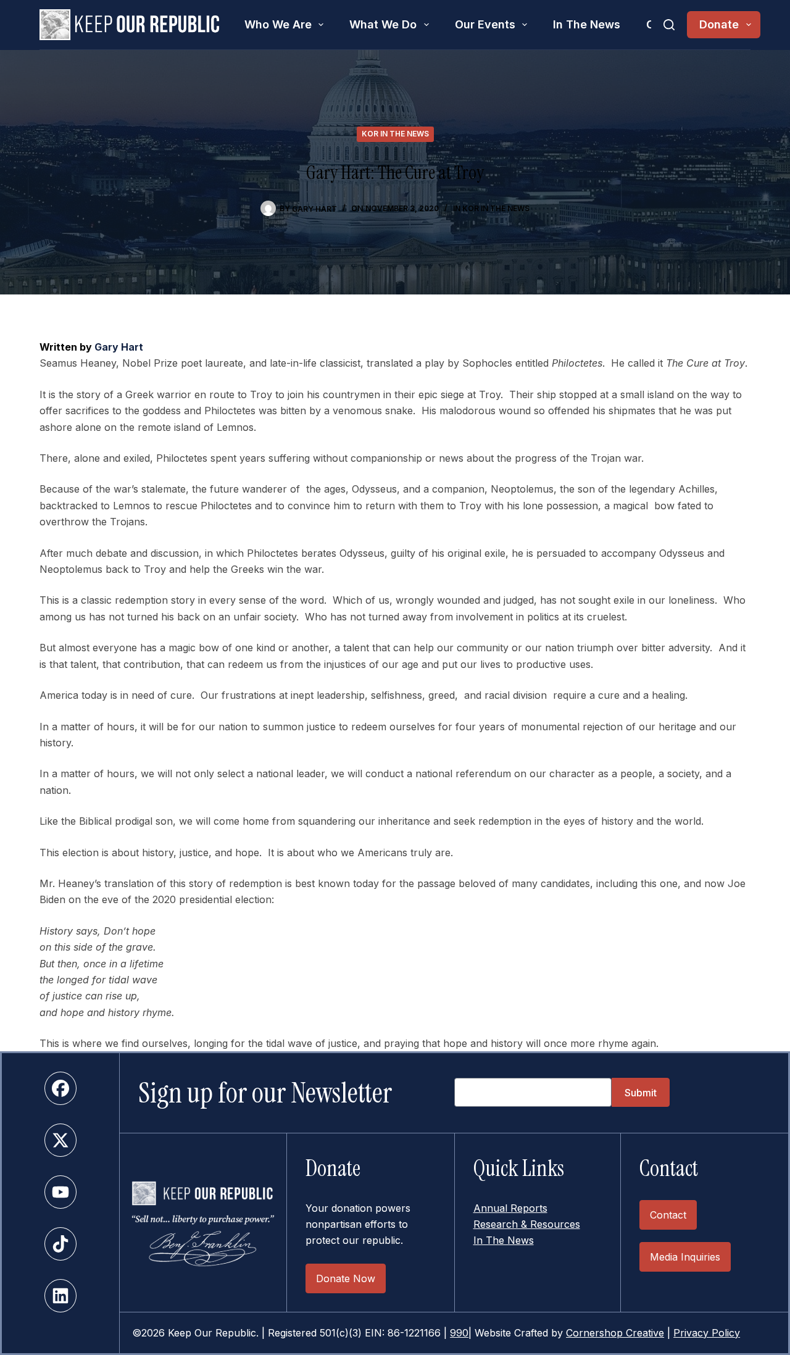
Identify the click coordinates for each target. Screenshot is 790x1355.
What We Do (383, 24)
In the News (586, 24)
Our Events (485, 24)
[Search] (669, 24)
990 (459, 1333)
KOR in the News (395, 133)
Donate (719, 24)
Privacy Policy (706, 1333)
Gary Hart (118, 347)
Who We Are (278, 24)
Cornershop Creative (615, 1333)
